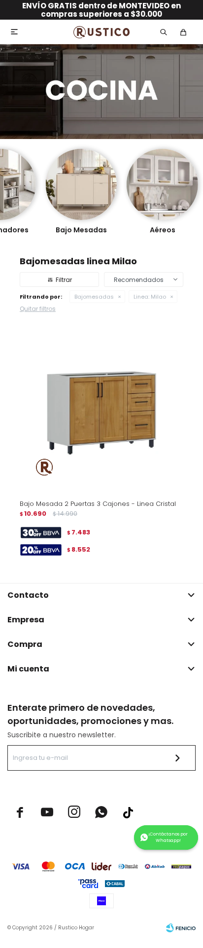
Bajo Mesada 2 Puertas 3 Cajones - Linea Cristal (98, 503)
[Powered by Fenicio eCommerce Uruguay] (181, 927)
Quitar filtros (38, 309)
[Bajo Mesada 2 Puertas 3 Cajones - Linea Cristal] (101, 410)
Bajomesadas (94, 297)
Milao (150, 297)
